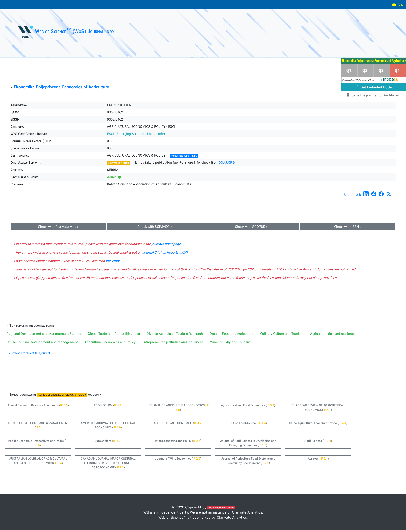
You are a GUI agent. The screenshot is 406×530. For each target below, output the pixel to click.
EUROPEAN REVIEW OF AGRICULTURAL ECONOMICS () (318, 407)
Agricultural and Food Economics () (248, 405)
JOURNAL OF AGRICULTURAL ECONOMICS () (178, 407)
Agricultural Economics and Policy (110, 342)
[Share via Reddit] (373, 194)
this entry (112, 261)
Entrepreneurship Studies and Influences (172, 342)
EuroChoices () (108, 441)
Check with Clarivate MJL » (58, 226)
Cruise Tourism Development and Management (42, 342)
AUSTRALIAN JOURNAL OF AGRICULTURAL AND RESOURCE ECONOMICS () (38, 460)
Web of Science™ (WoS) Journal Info (74, 31)
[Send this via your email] (358, 194)
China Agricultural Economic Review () (318, 423)
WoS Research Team (221, 507)
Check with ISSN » (347, 226)
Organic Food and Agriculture (231, 333)
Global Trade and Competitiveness (114, 333)
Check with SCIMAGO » (154, 226)
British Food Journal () (248, 423)
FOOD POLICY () (108, 405)
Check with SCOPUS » (251, 226)
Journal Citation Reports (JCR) (165, 252)
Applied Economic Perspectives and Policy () (38, 443)
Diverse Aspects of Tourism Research (175, 333)
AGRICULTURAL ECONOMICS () (178, 423)
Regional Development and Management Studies (44, 333)
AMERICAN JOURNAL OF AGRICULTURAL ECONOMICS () (108, 425)
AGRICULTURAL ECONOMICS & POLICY (62, 394)
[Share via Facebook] (381, 194)
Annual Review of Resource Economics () (38, 405)
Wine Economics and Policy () (178, 441)
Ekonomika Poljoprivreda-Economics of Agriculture (61, 87)
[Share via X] (389, 194)
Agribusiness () (318, 441)
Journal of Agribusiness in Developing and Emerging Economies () (248, 443)
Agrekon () (318, 458)
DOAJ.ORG (226, 162)
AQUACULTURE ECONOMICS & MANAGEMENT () (38, 425)
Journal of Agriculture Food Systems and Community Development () (248, 460)
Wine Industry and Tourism (230, 342)
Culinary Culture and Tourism (281, 333)
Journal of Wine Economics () (178, 458)
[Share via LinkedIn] (366, 194)
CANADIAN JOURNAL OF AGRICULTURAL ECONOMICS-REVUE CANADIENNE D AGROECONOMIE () (108, 463)
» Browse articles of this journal (29, 353)
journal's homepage (166, 244)
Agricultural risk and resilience (332, 333)
